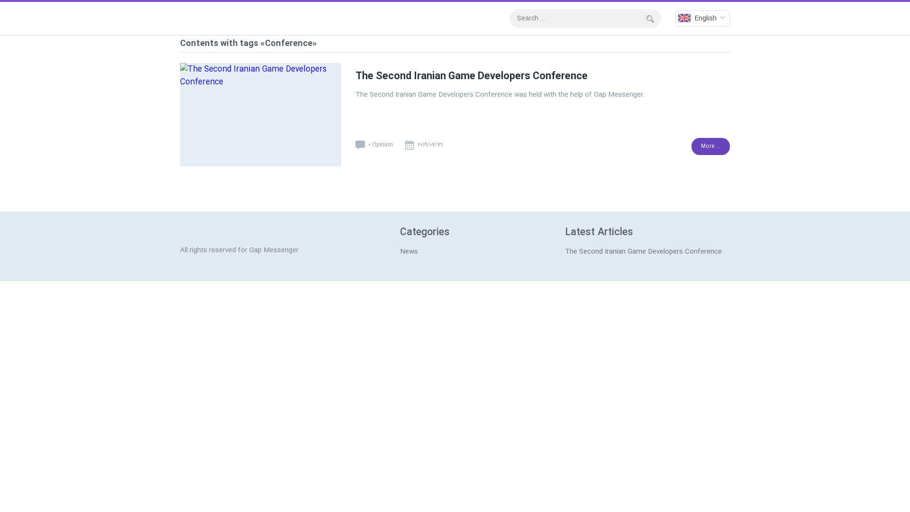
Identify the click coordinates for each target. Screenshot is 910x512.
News (409, 251)
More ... (710, 146)
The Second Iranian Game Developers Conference (471, 76)
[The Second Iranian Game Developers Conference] (260, 117)
